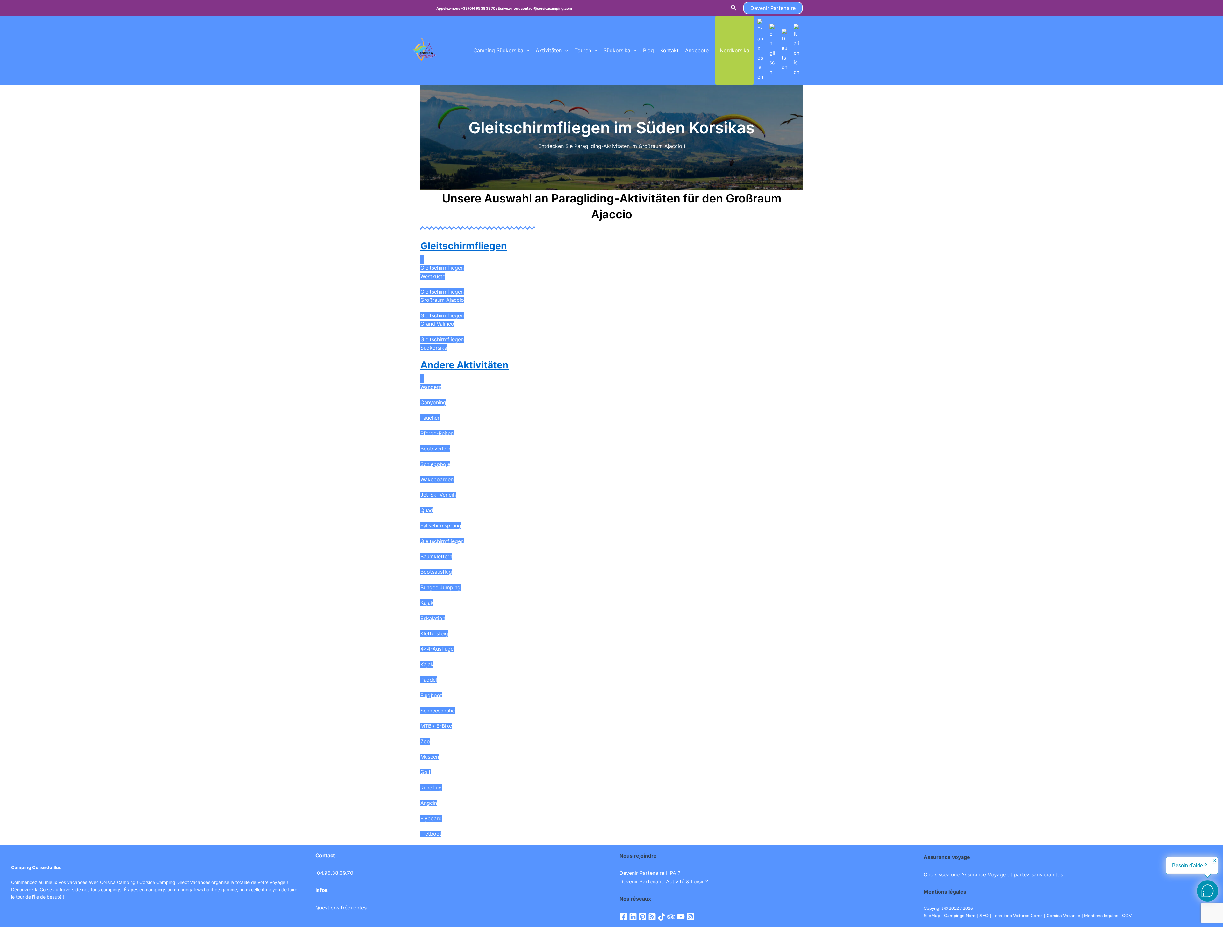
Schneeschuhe (437, 710)
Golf (425, 772)
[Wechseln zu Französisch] (760, 50)
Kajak (426, 602)
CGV (1127, 915)
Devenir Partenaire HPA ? (649, 873)
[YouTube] (681, 917)
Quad (426, 510)
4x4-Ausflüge (437, 649)
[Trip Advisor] (671, 917)
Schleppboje (435, 464)
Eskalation (432, 618)
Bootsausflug (436, 572)
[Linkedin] (633, 917)
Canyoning (433, 402)
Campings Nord (960, 915)
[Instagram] (690, 917)
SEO (983, 915)
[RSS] (652, 917)
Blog (648, 50)
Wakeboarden (437, 479)
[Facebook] (623, 917)
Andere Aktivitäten (464, 365)
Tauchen (430, 417)
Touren (583, 50)
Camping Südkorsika (498, 50)
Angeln (428, 803)
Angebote (697, 50)
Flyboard (431, 818)
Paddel (428, 679)
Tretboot (430, 834)
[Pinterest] (643, 917)
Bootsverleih (435, 448)
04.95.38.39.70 (335, 873)
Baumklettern (436, 556)
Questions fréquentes (341, 907)
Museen (429, 757)
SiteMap (932, 915)
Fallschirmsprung (440, 525)
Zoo (425, 741)
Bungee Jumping (440, 587)
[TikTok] (662, 917)
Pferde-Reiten (437, 433)
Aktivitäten (549, 50)
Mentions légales (1101, 915)
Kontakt (669, 50)
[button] (734, 8)
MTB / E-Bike (436, 726)
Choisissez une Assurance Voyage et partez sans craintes (993, 874)
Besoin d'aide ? (1189, 865)
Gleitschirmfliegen (463, 245)
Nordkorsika (734, 50)
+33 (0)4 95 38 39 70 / (479, 8)
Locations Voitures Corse (1017, 915)
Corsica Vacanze (1063, 915)
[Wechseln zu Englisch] (772, 50)
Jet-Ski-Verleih (438, 495)
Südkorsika (617, 50)
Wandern (430, 387)
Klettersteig (434, 633)
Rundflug (431, 787)
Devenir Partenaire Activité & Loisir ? (663, 881)
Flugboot (431, 695)
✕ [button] (1214, 860)
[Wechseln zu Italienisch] (796, 50)
